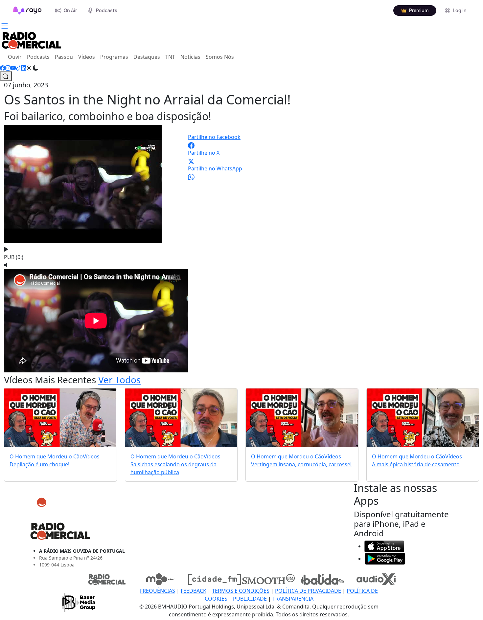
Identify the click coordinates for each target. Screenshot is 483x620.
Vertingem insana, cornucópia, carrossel (301, 464)
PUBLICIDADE (250, 598)
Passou (64, 56)
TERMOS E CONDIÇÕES (240, 590)
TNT (170, 56)
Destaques (146, 56)
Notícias (190, 56)
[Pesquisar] (6, 76)
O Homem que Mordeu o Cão (46, 456)
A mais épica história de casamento (416, 464)
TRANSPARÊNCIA (292, 598)
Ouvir (16, 56)
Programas (114, 56)
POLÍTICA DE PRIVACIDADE (308, 590)
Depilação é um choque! (39, 464)
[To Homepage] (27, 10)
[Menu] (4, 25)
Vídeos (86, 56)
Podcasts (38, 56)
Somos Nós (220, 56)
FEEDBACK (193, 590)
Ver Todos (119, 379)
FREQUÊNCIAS (157, 590)
